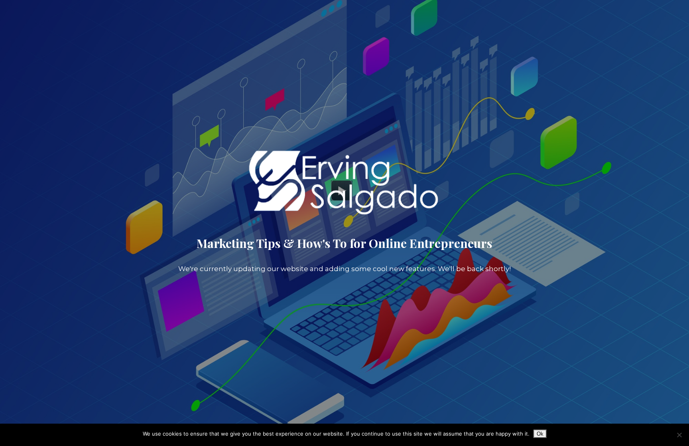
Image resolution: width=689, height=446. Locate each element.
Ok (540, 434)
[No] (679, 435)
